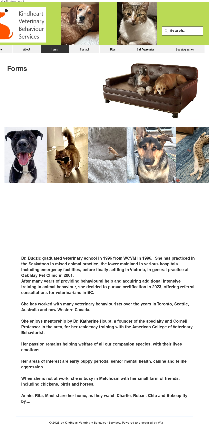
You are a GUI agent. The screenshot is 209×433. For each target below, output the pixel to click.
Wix (160, 422)
